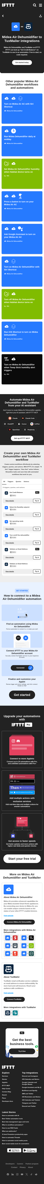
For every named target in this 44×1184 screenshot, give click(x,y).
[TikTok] (31, 1174)
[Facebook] (8, 1174)
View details (10, 501)
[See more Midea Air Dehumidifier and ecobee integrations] (27, 953)
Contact (14, 1167)
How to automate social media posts (15, 1140)
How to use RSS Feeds (10, 1128)
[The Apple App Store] (14, 1150)
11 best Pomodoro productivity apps (15, 1134)
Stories (4, 1079)
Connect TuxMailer (14, 999)
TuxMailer (12, 41)
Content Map (6, 1092)
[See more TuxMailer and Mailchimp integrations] (11, 1012)
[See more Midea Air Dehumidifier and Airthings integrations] (11, 945)
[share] (40, 15)
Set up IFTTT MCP (22, 438)
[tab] (4, 482)
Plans (4, 1098)
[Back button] (3, 15)
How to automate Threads (11, 1137)
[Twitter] (27, 1174)
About (30, 1167)
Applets (4, 1082)
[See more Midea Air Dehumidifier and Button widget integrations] (11, 953)
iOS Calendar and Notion (30, 1079)
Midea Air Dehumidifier (20, 37)
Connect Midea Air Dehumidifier (19, 922)
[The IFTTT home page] (8, 5)
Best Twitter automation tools (12, 1118)
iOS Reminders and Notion (31, 1097)
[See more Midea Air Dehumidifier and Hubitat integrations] (27, 945)
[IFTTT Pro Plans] (37, 492)
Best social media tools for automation (15, 1143)
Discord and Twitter (29, 1106)
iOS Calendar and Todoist (31, 1100)
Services (5, 1076)
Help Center (6, 1088)
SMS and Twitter (27, 1093)
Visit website (8, 916)
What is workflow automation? (12, 1125)
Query (14, 495)
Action (14, 509)
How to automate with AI (10, 1115)
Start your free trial (22, 858)
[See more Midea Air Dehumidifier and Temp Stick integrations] (27, 937)
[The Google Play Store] (30, 1150)
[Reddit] (36, 1174)
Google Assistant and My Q (31, 1087)
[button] (40, 5)
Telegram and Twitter (29, 1103)
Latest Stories (9, 1112)
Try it (37, 501)
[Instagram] (17, 1174)
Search (4, 1095)
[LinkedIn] (12, 1174)
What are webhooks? (9, 1131)
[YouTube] (22, 1174)
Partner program (32, 1164)
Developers (10, 1164)
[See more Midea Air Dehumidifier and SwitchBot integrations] (11, 937)
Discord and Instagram (30, 1076)
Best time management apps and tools (15, 1121)
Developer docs (7, 1101)
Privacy (23, 1167)
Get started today (22, 62)
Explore (6, 1073)
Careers (20, 1164)
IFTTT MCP (6, 1085)
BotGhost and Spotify (29, 1090)
